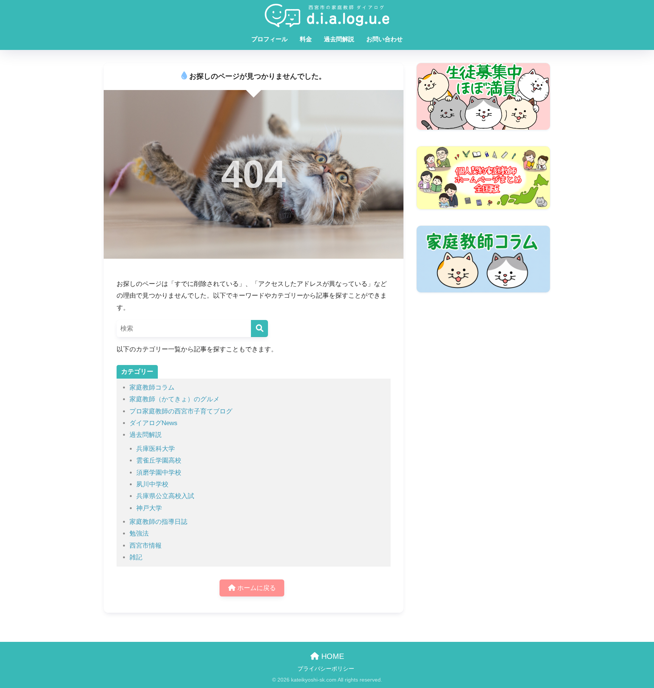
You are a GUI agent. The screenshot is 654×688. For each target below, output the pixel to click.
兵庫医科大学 (155, 448)
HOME (331, 656)
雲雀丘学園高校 (158, 460)
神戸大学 (149, 508)
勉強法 (139, 533)
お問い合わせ (384, 39)
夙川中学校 (152, 484)
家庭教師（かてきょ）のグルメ (174, 399)
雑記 (135, 557)
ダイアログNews (153, 423)
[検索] (259, 328)
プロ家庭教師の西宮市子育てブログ (180, 411)
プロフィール (269, 39)
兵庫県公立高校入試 (165, 496)
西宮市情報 (145, 545)
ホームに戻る (255, 588)
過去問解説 (339, 39)
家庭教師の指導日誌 (158, 521)
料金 (306, 39)
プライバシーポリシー (325, 669)
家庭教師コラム (151, 387)
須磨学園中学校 (158, 472)
